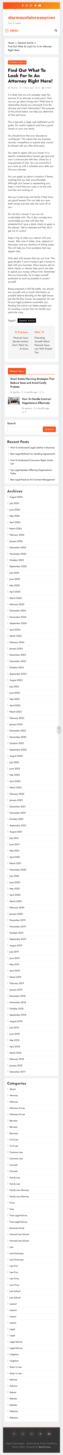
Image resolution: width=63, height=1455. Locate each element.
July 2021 (14, 838)
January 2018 (16, 1065)
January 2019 (16, 989)
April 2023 (15, 705)
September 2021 (18, 825)
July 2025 (14, 572)
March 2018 (15, 1053)
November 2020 (18, 869)
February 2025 (17, 604)
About (13, 1089)
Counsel (13, 1165)
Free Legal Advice (18, 1215)
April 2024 (15, 629)
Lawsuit (13, 1304)
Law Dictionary (17, 1253)
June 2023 (15, 692)
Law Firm (14, 1266)
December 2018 (18, 996)
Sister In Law (16, 1367)
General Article (17, 62)
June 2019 (15, 958)
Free (12, 1209)
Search (11, 423)
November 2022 (18, 737)
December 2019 (18, 920)
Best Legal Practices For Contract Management (32, 479)
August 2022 (16, 756)
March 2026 (16, 528)
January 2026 (16, 541)
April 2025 (15, 591)
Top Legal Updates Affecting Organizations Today (31, 471)
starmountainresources (31, 17)
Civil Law (14, 1139)
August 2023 (16, 680)
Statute (13, 1392)
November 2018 (18, 1002)
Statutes (13, 1398)
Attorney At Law (17, 1108)
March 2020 (16, 901)
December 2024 (18, 610)
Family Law (15, 1177)
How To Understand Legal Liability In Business (32, 447)
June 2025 (15, 579)
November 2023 (18, 661)
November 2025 (18, 554)
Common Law (16, 1152)
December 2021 (18, 806)
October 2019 (17, 933)
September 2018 (18, 1015)
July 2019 (14, 951)
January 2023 (16, 724)
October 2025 (17, 560)
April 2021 (15, 857)
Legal (12, 1329)
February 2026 (17, 534)
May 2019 (14, 964)
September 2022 (18, 749)
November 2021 (18, 813)
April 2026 (15, 522)
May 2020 (15, 888)
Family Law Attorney (19, 1190)
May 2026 (15, 516)
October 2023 (17, 667)
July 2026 (14, 503)
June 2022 (15, 768)
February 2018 (17, 1059)
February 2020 (17, 907)
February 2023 (17, 718)
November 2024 (18, 617)
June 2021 (15, 844)
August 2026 (16, 497)
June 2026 (15, 509)
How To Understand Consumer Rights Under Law (31, 462)
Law (11, 1247)
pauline (14, 87)
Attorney (14, 1095)
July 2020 (14, 876)
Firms (12, 1202)
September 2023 (18, 674)
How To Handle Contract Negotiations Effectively (36, 401)
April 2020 (15, 895)
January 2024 (16, 648)
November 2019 (18, 926)
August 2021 (16, 831)
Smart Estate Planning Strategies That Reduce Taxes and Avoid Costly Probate (32, 383)
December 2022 (18, 730)
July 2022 (14, 762)
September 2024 (18, 623)
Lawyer (13, 1316)
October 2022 (17, 743)
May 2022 (15, 775)
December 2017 (18, 1071)
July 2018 (14, 1027)
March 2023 (16, 711)
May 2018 (14, 1040)
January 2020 (16, 914)
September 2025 (18, 566)
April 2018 (15, 1046)
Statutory (14, 1411)
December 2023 (18, 655)
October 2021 (17, 819)
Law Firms (14, 1278)
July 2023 (14, 686)
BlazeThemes (44, 1446)
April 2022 (15, 781)
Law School (15, 1291)
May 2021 (14, 850)
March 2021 (15, 863)
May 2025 (15, 585)
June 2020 (15, 882)
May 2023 (15, 699)
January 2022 (16, 800)
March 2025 (16, 598)
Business (14, 1133)
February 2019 (17, 983)
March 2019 (15, 977)
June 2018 (15, 1034)
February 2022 (17, 794)
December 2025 (18, 547)
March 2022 (16, 787)
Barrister (14, 1120)
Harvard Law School (19, 1234)
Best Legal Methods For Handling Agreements (32, 454)
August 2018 (16, 1021)
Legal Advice (16, 1342)
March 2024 (16, 636)
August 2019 (16, 945)
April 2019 (15, 970)
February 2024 (17, 642)
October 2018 (16, 1008)
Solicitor (13, 1379)
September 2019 (18, 939)
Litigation (14, 1354)
